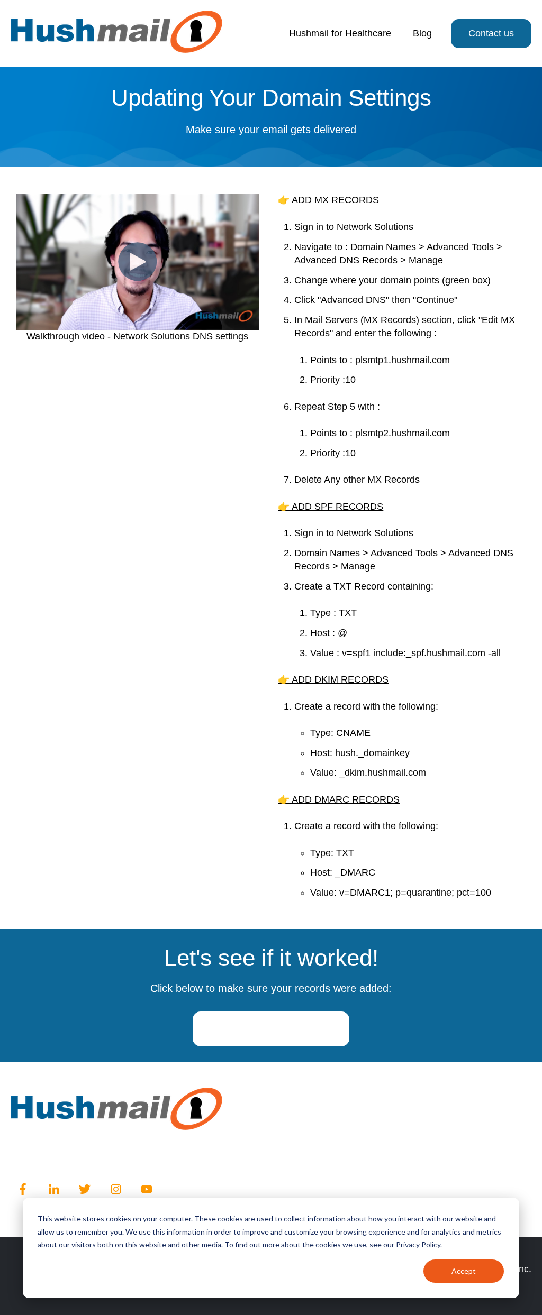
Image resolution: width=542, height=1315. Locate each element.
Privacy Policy (40, 1155)
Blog (422, 33)
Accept (463, 1270)
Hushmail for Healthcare (340, 33)
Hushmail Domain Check (271, 1029)
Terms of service (112, 1155)
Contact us (491, 33)
